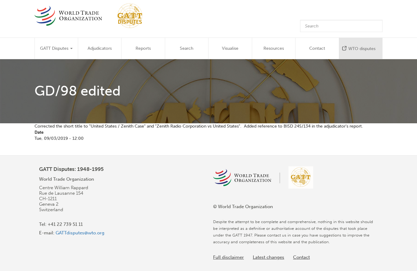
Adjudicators (100, 48)
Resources (273, 48)
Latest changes (268, 257)
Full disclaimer (228, 257)
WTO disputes (361, 48)
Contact (317, 48)
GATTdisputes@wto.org (80, 233)
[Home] (91, 16)
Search (186, 48)
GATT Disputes (55, 48)
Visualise (230, 48)
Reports (143, 48)
